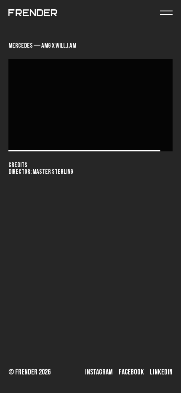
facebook (131, 372)
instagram (99, 372)
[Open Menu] (166, 12)
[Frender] (32, 12)
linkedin (161, 372)
